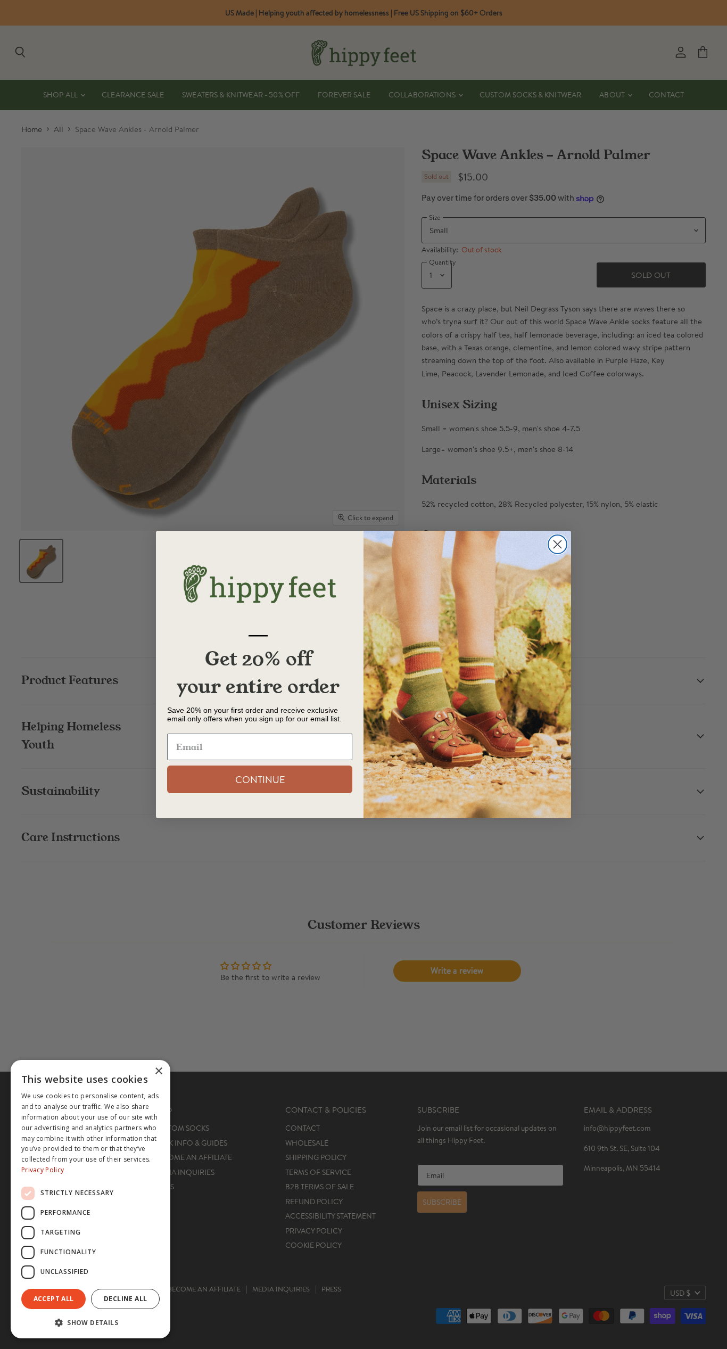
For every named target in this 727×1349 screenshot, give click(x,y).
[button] (90, 1322)
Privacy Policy (42, 1169)
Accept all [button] (54, 1298)
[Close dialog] (557, 544)
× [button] (158, 1071)
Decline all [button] (125, 1298)
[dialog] (90, 1199)
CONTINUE (260, 779)
